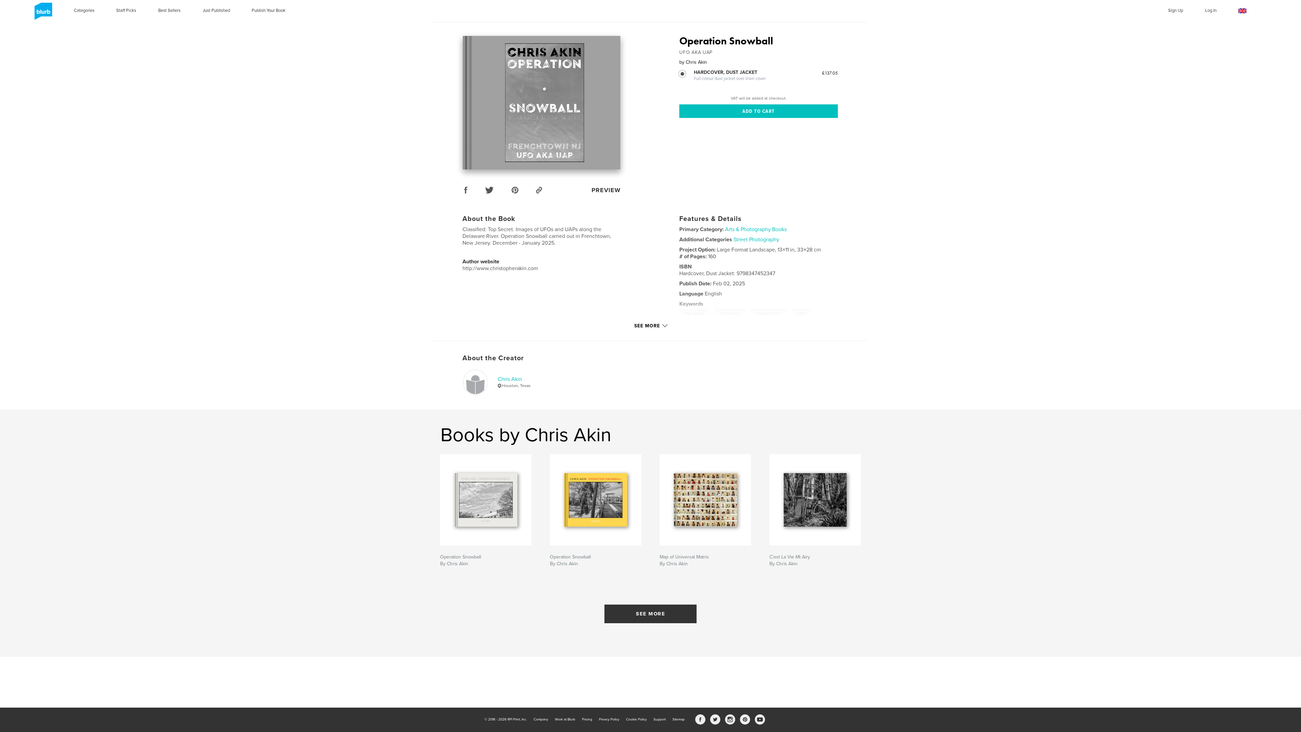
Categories (84, 10)
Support (660, 719)
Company (541, 719)
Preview (606, 190)
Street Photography (756, 239)
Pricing (587, 719)
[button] (1242, 11)
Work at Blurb (565, 719)
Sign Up (1175, 10)
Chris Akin (510, 379)
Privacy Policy (609, 719)
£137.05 (830, 73)
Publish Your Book (269, 10)
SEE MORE (650, 614)
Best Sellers (169, 10)
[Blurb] (42, 14)
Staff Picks (126, 10)
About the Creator (493, 358)
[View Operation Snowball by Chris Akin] (541, 102)
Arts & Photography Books (756, 229)
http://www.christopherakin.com (500, 268)
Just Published (216, 10)
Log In (1211, 10)
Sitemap (679, 719)
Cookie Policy (636, 719)
